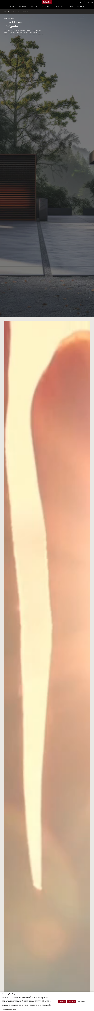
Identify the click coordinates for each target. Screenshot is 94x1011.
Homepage (6, 11)
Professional (80, 6)
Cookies (14, 1009)
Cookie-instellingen (81, 1001)
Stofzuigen (34, 6)
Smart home (59, 6)
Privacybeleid (9, 1009)
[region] (47, 1001)
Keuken (12, 6)
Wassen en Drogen (22, 6)
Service (71, 6)
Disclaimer (4, 1009)
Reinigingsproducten (46, 6)
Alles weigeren (72, 1001)
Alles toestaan (62, 1001)
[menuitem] (12, 6)
